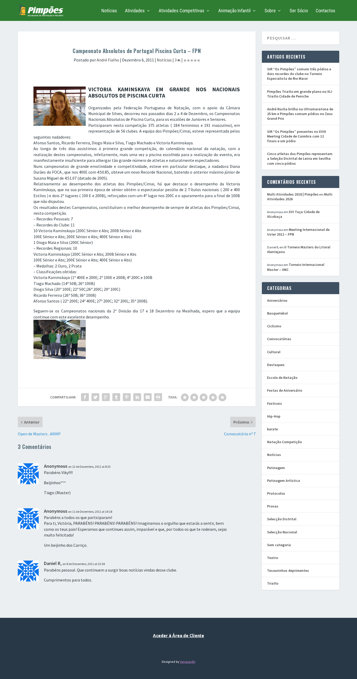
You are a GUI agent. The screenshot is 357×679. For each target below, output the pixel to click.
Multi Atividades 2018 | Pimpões (293, 194)
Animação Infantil (234, 11)
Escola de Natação (282, 377)
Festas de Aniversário (284, 390)
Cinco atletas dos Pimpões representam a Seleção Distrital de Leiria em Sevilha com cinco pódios (299, 158)
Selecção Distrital (281, 519)
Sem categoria (279, 545)
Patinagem (276, 467)
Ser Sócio (299, 11)
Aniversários (277, 300)
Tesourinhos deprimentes (288, 570)
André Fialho (108, 59)
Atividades (135, 11)
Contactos (325, 11)
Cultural (273, 352)
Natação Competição (284, 442)
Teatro (272, 557)
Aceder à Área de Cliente (178, 635)
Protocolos (276, 493)
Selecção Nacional (282, 532)
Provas (272, 506)
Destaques (276, 364)
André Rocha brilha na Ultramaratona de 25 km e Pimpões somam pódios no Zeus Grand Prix (300, 114)
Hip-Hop (273, 416)
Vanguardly (187, 661)
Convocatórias (279, 338)
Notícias (109, 11)
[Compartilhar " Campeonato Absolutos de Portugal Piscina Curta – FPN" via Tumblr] (116, 397)
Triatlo (272, 583)
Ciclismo (274, 326)
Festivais (274, 403)
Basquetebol (277, 313)
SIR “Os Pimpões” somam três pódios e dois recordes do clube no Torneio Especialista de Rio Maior (299, 74)
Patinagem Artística (283, 480)
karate (272, 429)
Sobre (270, 11)
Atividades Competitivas (181, 11)
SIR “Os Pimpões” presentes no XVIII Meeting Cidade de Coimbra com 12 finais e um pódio (296, 136)
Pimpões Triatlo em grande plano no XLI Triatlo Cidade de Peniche (299, 94)
